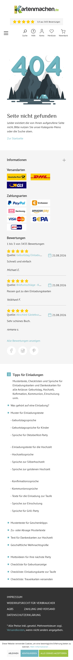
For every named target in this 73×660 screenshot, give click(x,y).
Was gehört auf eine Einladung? (30, 405)
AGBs (10, 609)
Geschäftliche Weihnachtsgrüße (30, 545)
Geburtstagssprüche (24, 420)
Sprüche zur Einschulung (27, 503)
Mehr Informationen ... (40, 646)
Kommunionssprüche (25, 488)
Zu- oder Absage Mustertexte (28, 530)
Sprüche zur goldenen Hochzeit (31, 469)
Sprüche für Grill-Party (25, 510)
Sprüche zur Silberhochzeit (28, 461)
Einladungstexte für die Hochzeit (32, 447)
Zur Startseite (15, 138)
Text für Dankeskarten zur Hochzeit (32, 537)
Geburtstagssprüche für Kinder (30, 427)
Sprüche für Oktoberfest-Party (30, 435)
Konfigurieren (29, 653)
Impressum (14, 597)
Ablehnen (13, 653)
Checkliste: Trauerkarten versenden (32, 579)
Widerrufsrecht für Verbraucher (31, 603)
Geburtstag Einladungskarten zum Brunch (41, 255)
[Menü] (6, 33)
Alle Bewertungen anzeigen (23, 340)
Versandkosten (16, 630)
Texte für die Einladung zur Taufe (32, 496)
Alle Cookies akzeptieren (54, 653)
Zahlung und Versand (39, 609)
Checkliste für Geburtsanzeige (29, 564)
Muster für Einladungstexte (27, 413)
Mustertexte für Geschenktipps (29, 522)
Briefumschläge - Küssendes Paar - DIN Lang (43, 285)
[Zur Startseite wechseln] (36, 10)
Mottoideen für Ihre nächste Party (31, 557)
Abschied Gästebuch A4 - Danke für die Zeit (42, 314)
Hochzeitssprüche (22, 454)
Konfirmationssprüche (25, 481)
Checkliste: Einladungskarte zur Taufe (33, 571)
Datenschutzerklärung (24, 615)
